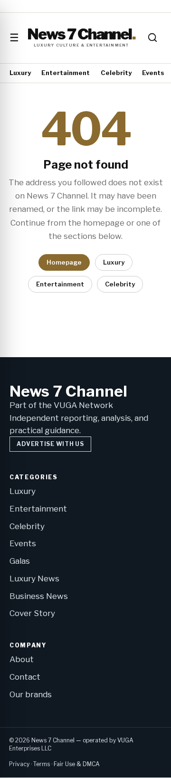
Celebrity (116, 72)
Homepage (64, 262)
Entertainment (65, 72)
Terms (41, 764)
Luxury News (34, 578)
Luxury (20, 72)
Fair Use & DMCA (77, 764)
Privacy (19, 764)
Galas (20, 561)
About (22, 659)
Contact (25, 677)
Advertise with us (50, 443)
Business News (39, 596)
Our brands (31, 694)
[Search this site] (152, 37)
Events (153, 72)
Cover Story (32, 613)
